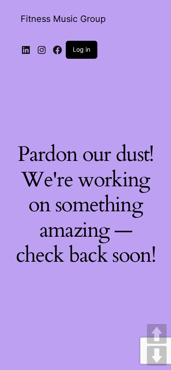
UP (157, 334)
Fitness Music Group (63, 19)
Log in (81, 49)
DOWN (157, 356)
